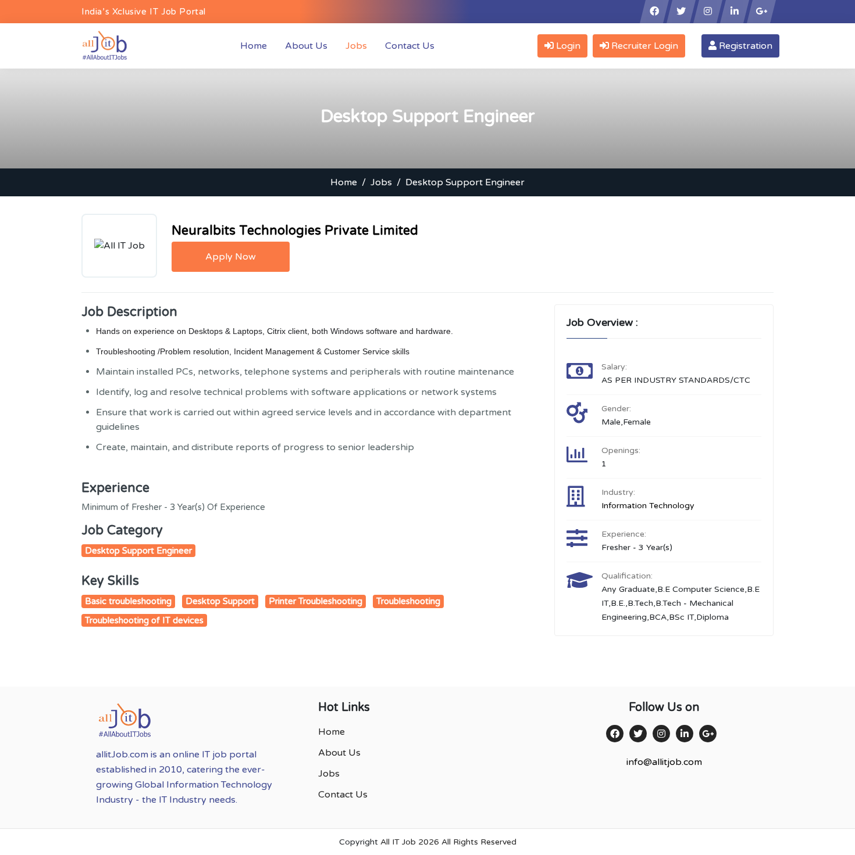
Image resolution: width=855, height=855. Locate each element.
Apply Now (230, 257)
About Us (306, 46)
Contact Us (409, 46)
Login (567, 46)
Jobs (356, 46)
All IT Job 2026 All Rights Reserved (448, 842)
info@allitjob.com (664, 762)
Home (256, 45)
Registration (744, 46)
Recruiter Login (643, 46)
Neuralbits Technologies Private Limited (295, 230)
